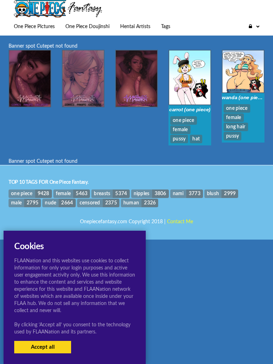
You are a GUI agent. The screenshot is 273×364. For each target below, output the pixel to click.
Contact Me (180, 221)
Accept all (43, 347)
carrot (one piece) (189, 109)
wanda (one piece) (243, 97)
